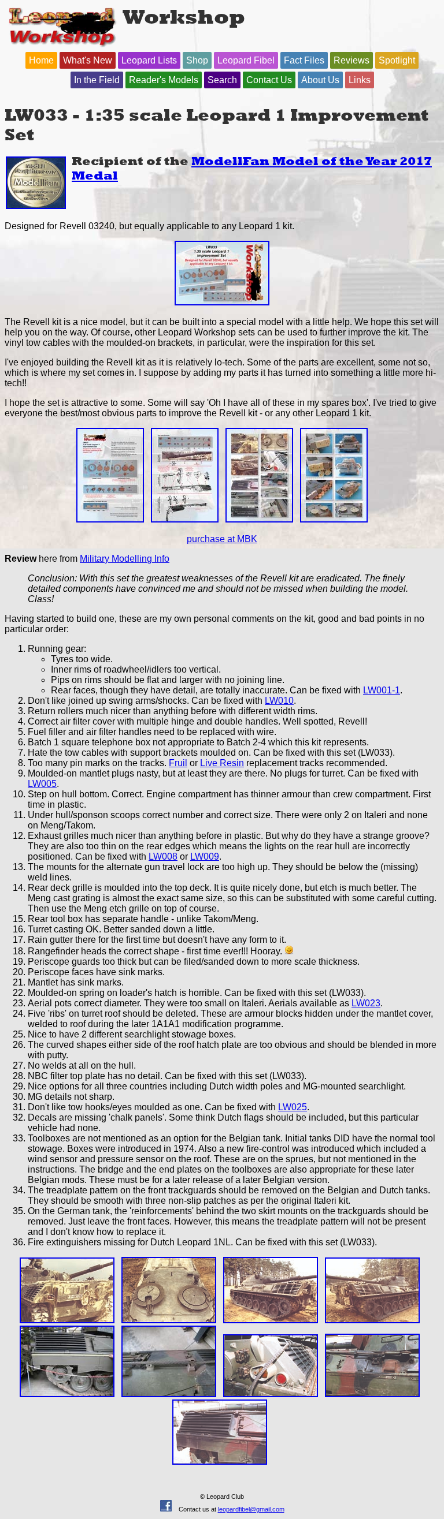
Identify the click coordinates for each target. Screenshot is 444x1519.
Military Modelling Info (124, 558)
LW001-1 (381, 690)
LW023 (366, 1003)
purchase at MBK (222, 539)
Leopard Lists (149, 60)
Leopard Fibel (246, 60)
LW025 (292, 1107)
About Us (320, 80)
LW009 (204, 856)
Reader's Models (163, 80)
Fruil (178, 763)
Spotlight (397, 60)
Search (222, 80)
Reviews (351, 60)
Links (360, 80)
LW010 (279, 701)
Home (41, 60)
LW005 (42, 784)
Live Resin (222, 763)
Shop (197, 60)
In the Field (97, 80)
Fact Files (304, 60)
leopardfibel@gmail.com (251, 1509)
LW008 (163, 856)
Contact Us (269, 80)
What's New (87, 60)
